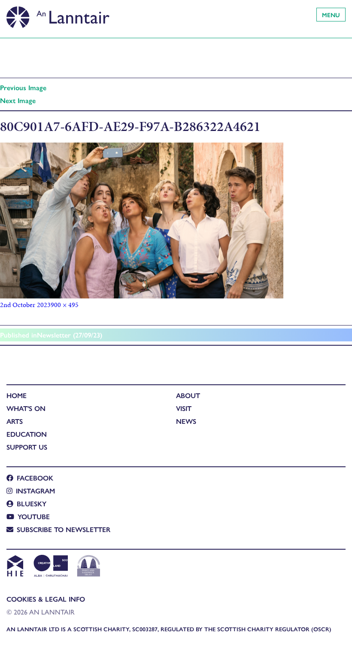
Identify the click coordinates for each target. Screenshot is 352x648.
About (188, 395)
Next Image (18, 100)
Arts (14, 421)
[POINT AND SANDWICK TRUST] (88, 567)
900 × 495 (65, 305)
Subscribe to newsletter (63, 529)
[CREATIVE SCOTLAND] (50, 567)
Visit (183, 408)
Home (16, 395)
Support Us (26, 447)
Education (26, 434)
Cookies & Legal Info (45, 599)
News (186, 421)
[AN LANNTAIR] (57, 15)
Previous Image (23, 87)
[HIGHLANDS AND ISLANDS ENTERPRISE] (14, 567)
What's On (26, 408)
